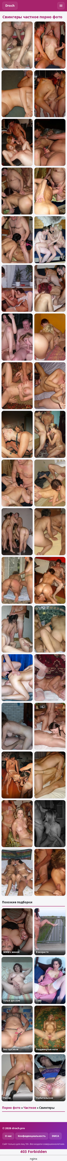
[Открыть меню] (61, 5)
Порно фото (11, 1108)
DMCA (55, 1136)
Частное (30, 1108)
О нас (8, 1136)
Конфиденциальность (32, 1136)
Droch (10, 5)
